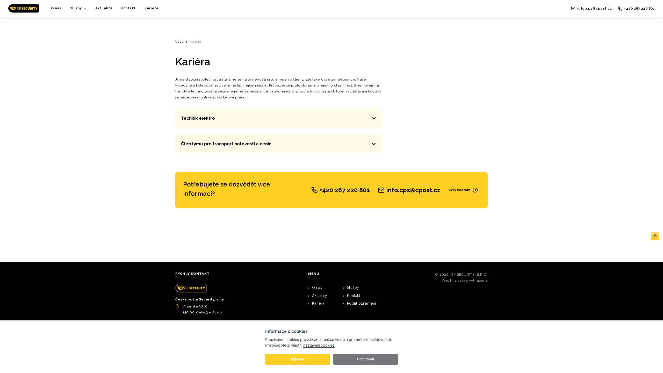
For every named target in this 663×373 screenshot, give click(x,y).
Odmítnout (365, 359)
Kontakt (128, 8)
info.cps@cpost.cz (413, 190)
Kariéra (151, 8)
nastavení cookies (319, 345)
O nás (56, 8)
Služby (76, 8)
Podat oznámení (361, 303)
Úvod (179, 42)
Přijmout (297, 359)
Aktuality (103, 8)
